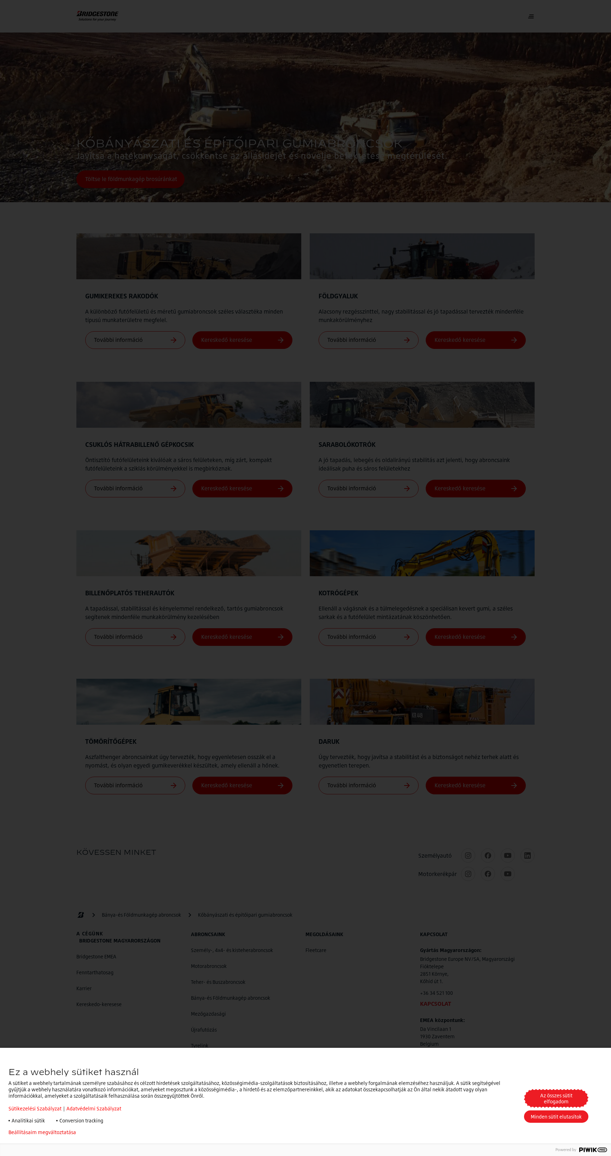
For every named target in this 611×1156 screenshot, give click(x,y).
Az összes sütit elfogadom (556, 1098)
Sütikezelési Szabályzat (35, 1108)
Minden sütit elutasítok (556, 1117)
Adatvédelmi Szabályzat (93, 1108)
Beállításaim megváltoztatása (42, 1132)
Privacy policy (102, 1132)
